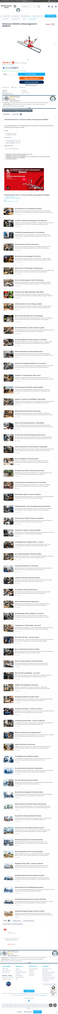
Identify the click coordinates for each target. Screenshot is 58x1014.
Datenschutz (32, 973)
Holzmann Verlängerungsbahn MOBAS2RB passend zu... (11, 939)
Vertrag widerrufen (29, 991)
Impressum (31, 975)
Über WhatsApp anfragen (25, 110)
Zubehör (6, 920)
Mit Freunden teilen (10, 110)
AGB (17, 979)
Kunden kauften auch (28, 920)
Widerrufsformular (20, 977)
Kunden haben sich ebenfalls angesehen (13, 924)
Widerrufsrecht (19, 975)
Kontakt (17, 968)
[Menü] (56, 986)
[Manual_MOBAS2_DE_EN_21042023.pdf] (29, 201)
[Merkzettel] (48, 6)
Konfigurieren (37, 1011)
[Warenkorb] (55, 6)
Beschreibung (6, 114)
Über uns (31, 972)
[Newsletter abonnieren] (54, 984)
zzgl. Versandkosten (10, 64)
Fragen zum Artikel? (10, 196)
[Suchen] (38, 6)
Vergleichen (6, 87)
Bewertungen (17, 114)
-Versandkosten (24, 993)
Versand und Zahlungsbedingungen (21, 971)
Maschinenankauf (33, 968)
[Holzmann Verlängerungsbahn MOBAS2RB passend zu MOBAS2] (11, 932)
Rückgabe (18, 973)
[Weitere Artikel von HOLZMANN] (50, 25)
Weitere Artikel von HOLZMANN (13, 198)
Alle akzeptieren (28, 1011)
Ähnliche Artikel (17, 920)
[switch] (53, 994)
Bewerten (23, 87)
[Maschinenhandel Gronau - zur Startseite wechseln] (9, 7)
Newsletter (31, 970)
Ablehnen (19, 1011)
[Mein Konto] (52, 6)
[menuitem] (30, 6)
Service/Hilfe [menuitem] (52, 1)
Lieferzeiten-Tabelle (42, 995)
